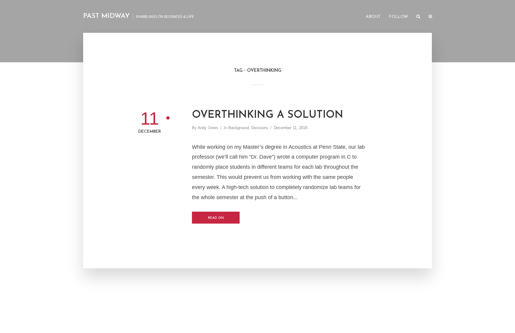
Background (238, 128)
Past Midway (106, 16)
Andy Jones (208, 128)
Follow (398, 17)
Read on (216, 218)
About (373, 17)
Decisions (259, 128)
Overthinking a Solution (267, 115)
